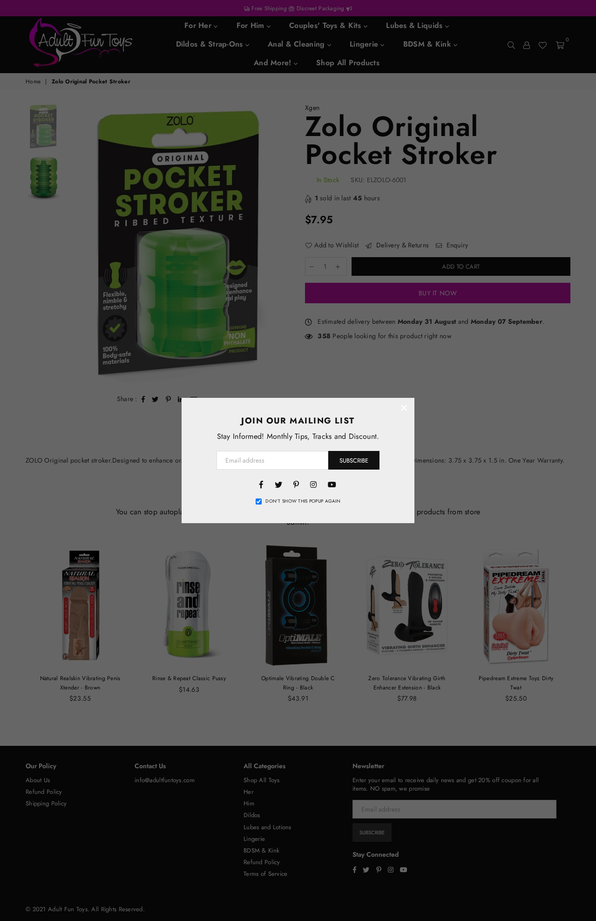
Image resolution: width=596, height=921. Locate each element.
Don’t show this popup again (302, 501)
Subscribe (353, 460)
